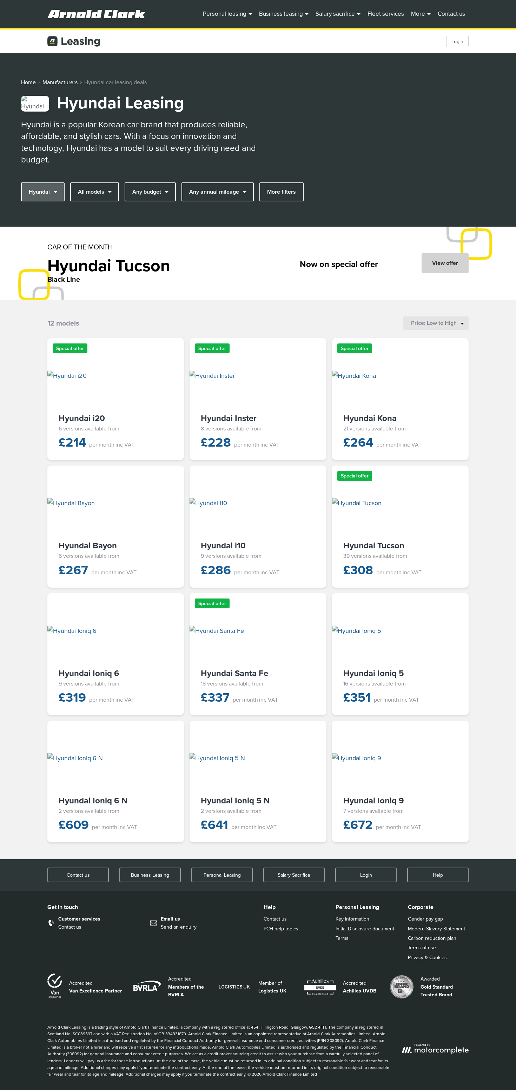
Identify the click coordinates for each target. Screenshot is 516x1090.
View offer (445, 263)
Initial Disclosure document (365, 928)
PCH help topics (281, 928)
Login (457, 41)
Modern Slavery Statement (436, 928)
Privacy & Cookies (427, 957)
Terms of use (422, 947)
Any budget (146, 192)
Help (438, 874)
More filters (281, 192)
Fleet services (386, 13)
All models (91, 192)
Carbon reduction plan (432, 938)
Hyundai (39, 192)
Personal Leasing (222, 874)
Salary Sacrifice (294, 874)
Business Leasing (150, 874)
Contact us (451, 13)
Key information (352, 918)
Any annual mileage (214, 192)
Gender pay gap (425, 918)
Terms (342, 938)
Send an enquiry (179, 926)
